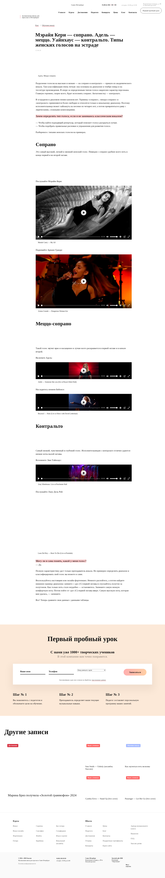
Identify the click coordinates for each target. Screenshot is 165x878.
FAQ (132, 839)
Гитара (15, 841)
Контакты (133, 12)
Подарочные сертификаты (113, 841)
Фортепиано (17, 836)
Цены (115, 12)
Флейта (39, 836)
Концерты (106, 12)
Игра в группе (61, 836)
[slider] (70, 237)
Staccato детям (136, 843)
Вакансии (134, 834)
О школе (61, 12)
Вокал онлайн (18, 831)
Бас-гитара (60, 826)
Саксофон (40, 831)
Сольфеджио (61, 831)
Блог (123, 12)
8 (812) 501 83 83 (61, 858)
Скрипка (39, 826)
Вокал (15, 826)
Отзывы (88, 841)
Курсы (71, 12)
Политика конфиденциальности (27, 863)
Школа (88, 821)
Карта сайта (107, 846)
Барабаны (39, 841)
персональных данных (99, 680)
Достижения (83, 12)
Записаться (135, 672)
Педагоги (94, 12)
